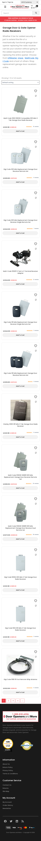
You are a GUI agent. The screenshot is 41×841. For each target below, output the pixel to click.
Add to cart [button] (20, 131)
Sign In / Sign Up (7, 2)
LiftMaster (12, 58)
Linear (20, 58)
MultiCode (29, 58)
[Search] (36, 13)
